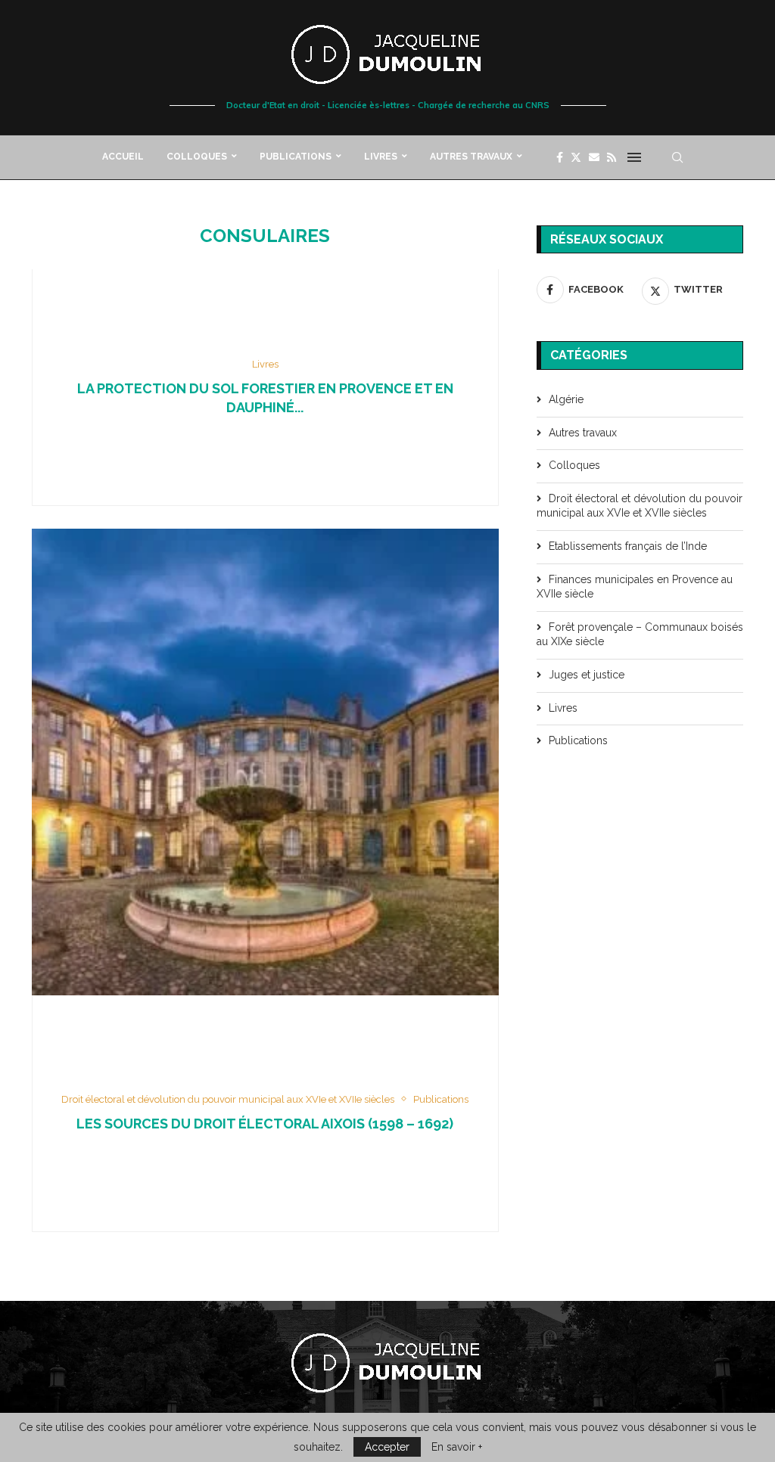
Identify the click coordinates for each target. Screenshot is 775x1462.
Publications (295, 156)
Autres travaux (471, 156)
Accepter (387, 1447)
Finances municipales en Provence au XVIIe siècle (635, 587)
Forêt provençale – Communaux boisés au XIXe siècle (640, 634)
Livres (380, 156)
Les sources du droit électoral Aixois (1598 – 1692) (264, 1123)
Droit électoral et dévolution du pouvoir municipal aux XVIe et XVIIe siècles (639, 506)
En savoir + (456, 1447)
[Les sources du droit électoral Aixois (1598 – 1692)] (265, 762)
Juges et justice (586, 675)
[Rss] (611, 157)
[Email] (594, 157)
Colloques (197, 156)
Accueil (123, 156)
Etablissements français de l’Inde (628, 546)
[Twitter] (576, 157)
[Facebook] (559, 157)
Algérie (566, 399)
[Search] (677, 157)
